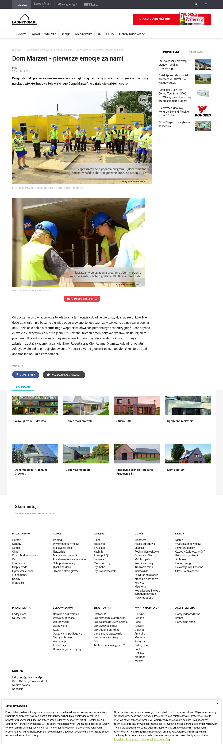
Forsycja (139, 641)
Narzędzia (59, 551)
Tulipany (139, 625)
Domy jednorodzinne (187, 614)
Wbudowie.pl (61, 622)
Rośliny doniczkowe (146, 551)
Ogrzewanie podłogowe (67, 633)
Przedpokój (101, 555)
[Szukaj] (196, 4)
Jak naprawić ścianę (106, 637)
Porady (16, 540)
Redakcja (17, 689)
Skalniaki (139, 547)
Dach (15, 559)
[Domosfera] (43, 4)
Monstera (140, 540)
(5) (84, 299)
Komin (16, 547)
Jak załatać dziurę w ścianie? (111, 622)
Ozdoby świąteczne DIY (190, 551)
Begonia (139, 618)
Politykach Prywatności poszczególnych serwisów (141, 739)
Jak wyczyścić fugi (105, 625)
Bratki (137, 649)
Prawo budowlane (64, 618)
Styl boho (99, 567)
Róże (137, 622)
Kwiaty (138, 661)
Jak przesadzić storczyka (109, 618)
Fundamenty (19, 575)
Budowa (20, 34)
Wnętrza (50, 34)
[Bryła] (91, 4)
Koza (56, 629)
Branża (179, 618)
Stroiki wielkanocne (187, 571)
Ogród (35, 34)
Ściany (16, 579)
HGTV (110, 34)
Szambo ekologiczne (66, 571)
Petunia (139, 653)
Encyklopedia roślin (146, 575)
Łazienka (99, 543)
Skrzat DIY (100, 614)
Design (66, 34)
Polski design (183, 563)
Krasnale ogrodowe (146, 579)
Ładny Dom (19, 614)
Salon (97, 540)
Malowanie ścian (63, 547)
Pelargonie (141, 645)
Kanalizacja (60, 645)
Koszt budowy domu (24, 555)
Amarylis (139, 633)
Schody (16, 543)
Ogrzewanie (60, 625)
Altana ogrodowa (144, 543)
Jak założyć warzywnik (108, 633)
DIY (99, 34)
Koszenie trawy (143, 563)
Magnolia (140, 586)
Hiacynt (139, 614)
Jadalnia (99, 559)
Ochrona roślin (143, 555)
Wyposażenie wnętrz (188, 543)
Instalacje (18, 582)
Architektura (83, 34)
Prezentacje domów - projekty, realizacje (49, 50)
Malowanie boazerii (65, 555)
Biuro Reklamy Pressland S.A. (30, 681)
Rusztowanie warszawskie (69, 559)
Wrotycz (139, 582)
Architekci (181, 559)
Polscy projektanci (186, 555)
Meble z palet (142, 559)
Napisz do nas (21, 685)
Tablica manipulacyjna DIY (109, 645)
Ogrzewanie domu (23, 571)
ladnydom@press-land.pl (27, 677)
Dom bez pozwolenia (66, 614)
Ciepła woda (19, 567)
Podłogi (58, 540)
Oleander (139, 629)
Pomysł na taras (185, 622)
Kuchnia (98, 551)
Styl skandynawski (105, 571)
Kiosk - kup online (154, 19)
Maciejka (139, 637)
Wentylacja (59, 641)
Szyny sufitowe (62, 637)
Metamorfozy (102, 563)
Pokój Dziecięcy (185, 547)
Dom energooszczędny (67, 649)
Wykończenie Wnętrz (66, 543)
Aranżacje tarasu (144, 567)
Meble (179, 540)
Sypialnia (99, 547)
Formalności (19, 563)
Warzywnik (141, 571)
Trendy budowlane (131, 34)
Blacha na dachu (62, 567)
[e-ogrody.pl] (67, 4)
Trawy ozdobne (143, 597)
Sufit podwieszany (64, 563)
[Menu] (206, 4)
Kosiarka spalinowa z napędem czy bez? (147, 592)
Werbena (139, 657)
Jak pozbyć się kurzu (107, 629)
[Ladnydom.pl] (21, 4)
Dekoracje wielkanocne (189, 567)
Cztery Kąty (19, 618)
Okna (15, 551)
